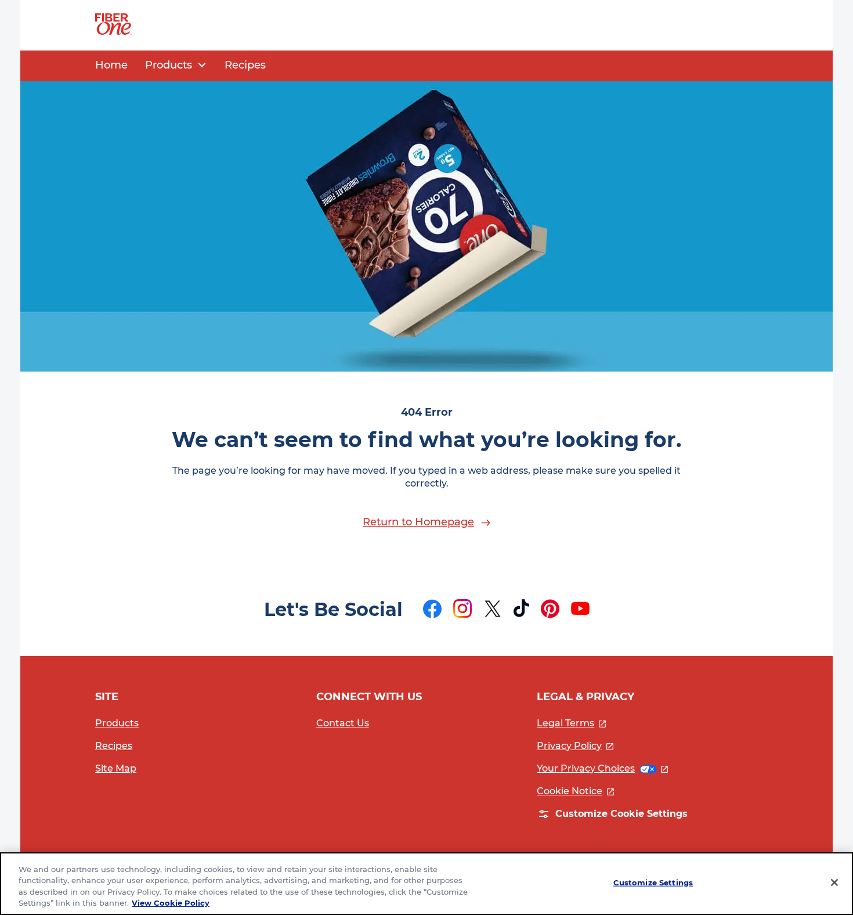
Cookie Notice (575, 791)
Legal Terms (571, 723)
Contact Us (342, 723)
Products (117, 723)
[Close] (834, 882)
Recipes (113, 745)
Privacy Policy (575, 745)
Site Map (115, 768)
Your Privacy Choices (602, 768)
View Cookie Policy (170, 902)
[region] (426, 883)
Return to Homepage (418, 522)
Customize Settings (653, 882)
